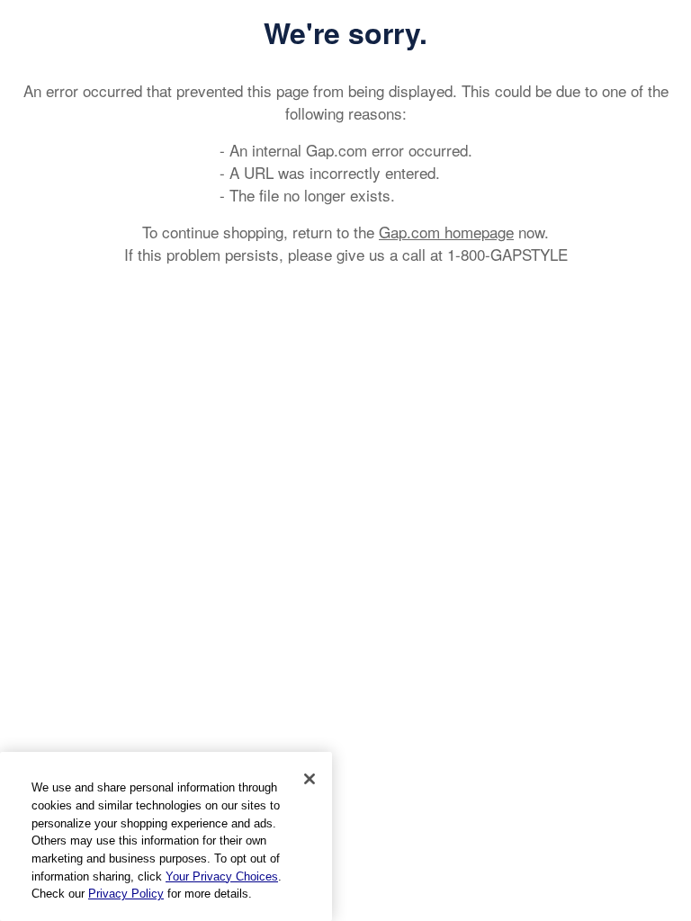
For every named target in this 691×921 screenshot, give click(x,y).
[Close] (309, 779)
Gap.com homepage (446, 231)
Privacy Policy (126, 893)
